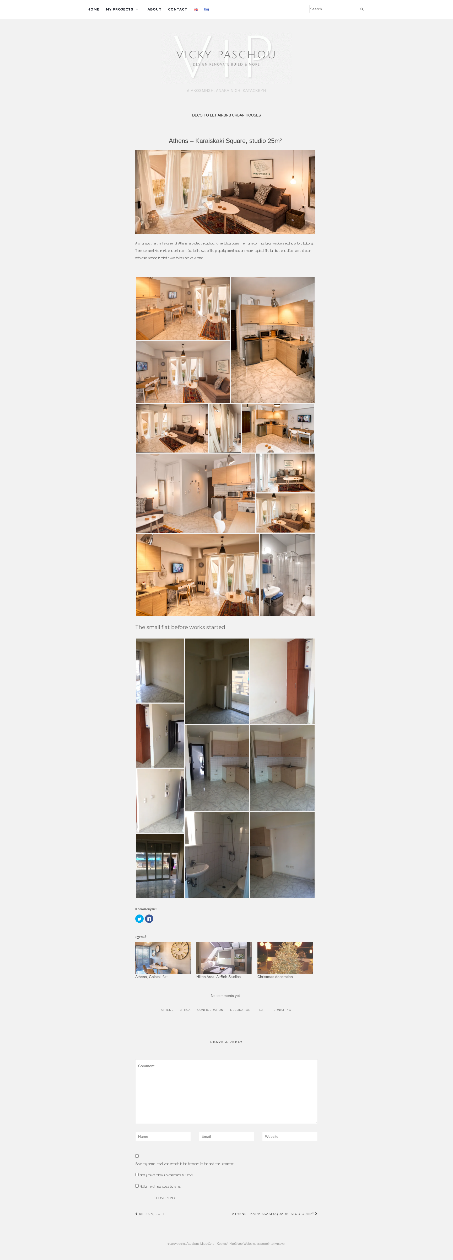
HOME (93, 9)
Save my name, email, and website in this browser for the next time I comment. (184, 1164)
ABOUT (154, 9)
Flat (261, 1010)
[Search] (361, 9)
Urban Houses (246, 115)
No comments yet (225, 995)
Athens (167, 1010)
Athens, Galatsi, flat (151, 977)
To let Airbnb (217, 115)
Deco (197, 115)
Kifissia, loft (151, 1214)
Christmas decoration (275, 977)
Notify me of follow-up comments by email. (166, 1175)
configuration (210, 1010)
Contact (177, 9)
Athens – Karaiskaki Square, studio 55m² (273, 1214)
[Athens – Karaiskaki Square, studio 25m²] (225, 192)
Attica (185, 1010)
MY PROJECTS (119, 9)
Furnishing (281, 1010)
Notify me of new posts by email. (160, 1186)
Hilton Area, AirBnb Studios (218, 977)
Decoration (240, 1010)
